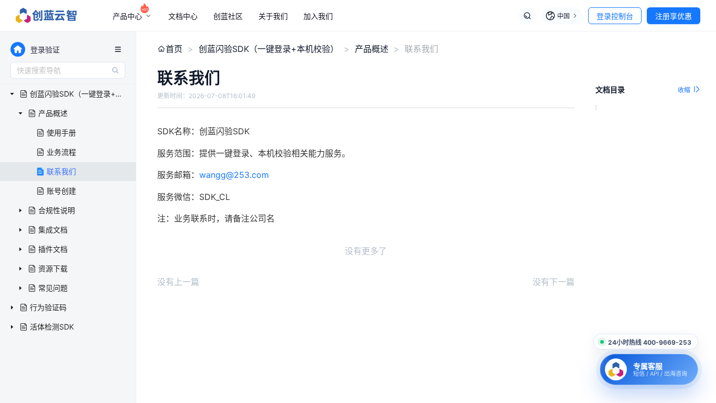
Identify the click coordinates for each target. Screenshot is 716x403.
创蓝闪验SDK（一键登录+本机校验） (269, 49)
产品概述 (371, 49)
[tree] (68, 210)
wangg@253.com (234, 174)
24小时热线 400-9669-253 (649, 342)
